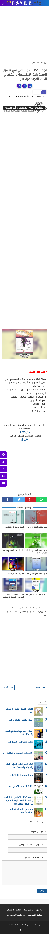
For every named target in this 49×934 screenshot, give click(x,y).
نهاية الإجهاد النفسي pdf (21, 786)
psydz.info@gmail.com (16, 915)
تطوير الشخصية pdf (16, 573)
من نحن (39, 910)
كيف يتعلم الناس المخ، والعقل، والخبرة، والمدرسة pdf (18, 765)
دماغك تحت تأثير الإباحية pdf (20, 742)
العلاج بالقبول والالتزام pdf (21, 720)
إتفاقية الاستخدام (14, 910)
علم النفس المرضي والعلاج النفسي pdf (36, 551)
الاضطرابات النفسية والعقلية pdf (18, 753)
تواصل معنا (28, 910)
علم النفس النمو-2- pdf (37, 527)
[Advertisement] (24, 33)
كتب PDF (24, 432)
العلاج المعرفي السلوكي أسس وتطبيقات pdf (19, 732)
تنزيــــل (24, 439)
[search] (3, 3)
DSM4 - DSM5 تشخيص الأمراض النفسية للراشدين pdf (13, 597)
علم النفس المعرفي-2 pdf (13, 550)
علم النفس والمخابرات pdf (21, 775)
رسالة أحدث (40, 687)
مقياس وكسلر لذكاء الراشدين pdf (19, 710)
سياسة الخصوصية (35, 915)
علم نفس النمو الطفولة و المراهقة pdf (21, 811)
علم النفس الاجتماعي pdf (37, 573)
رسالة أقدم (8, 687)
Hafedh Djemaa (19, 930)
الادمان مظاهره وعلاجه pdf (14, 528)
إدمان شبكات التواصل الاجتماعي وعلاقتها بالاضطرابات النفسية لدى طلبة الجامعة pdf (18, 800)
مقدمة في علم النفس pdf (36, 594)
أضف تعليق (13, 96)
